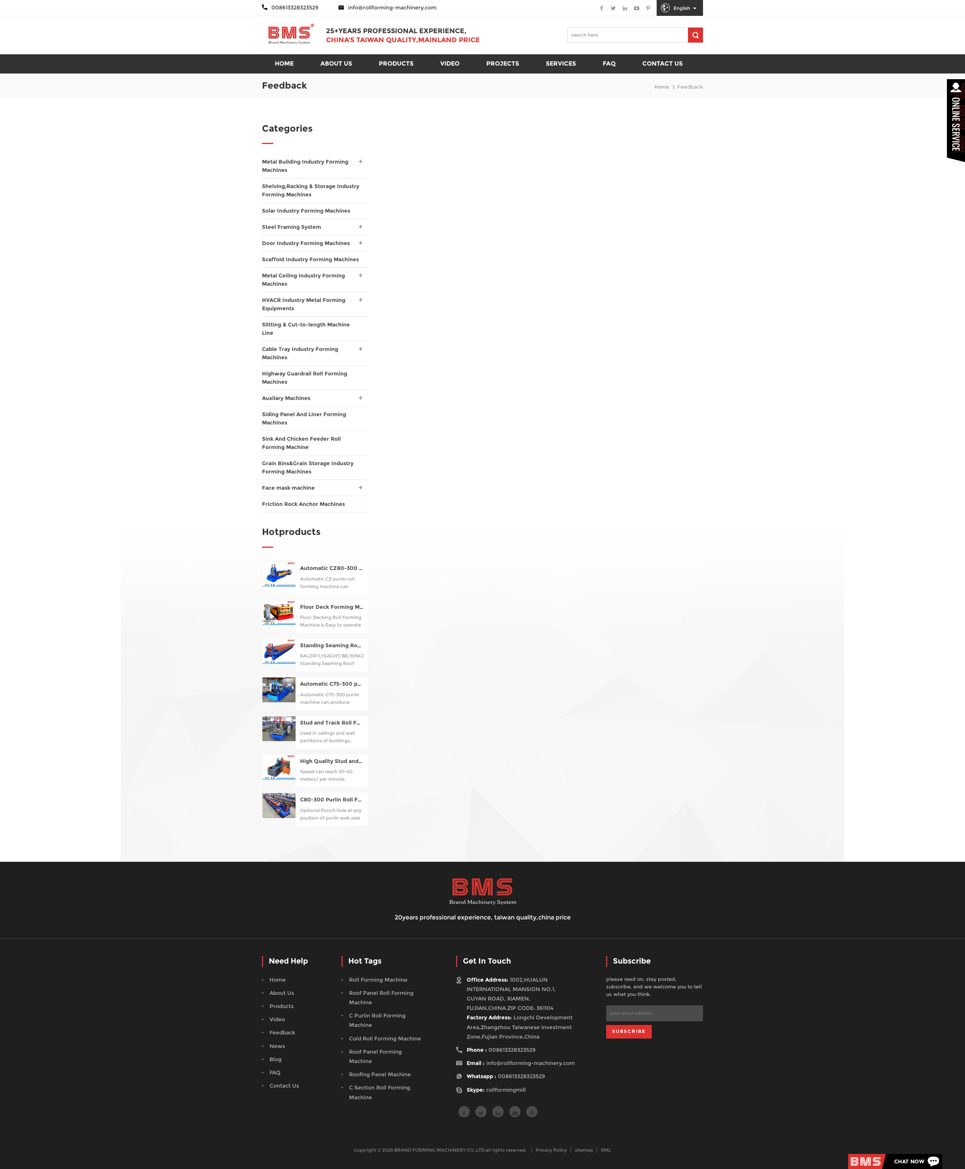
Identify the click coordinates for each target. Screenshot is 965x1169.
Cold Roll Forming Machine (385, 1038)
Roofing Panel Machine (380, 1074)
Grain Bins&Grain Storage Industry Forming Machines (308, 467)
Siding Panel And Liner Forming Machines (304, 418)
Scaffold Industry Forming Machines (310, 259)
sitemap (584, 1150)
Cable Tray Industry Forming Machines (300, 353)
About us (336, 63)
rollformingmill (506, 1089)
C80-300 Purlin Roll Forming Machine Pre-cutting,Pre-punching (332, 800)
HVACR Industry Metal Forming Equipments (303, 304)
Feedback (282, 1032)
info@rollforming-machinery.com (392, 7)
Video (450, 63)
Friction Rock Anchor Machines (303, 504)
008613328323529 (512, 1049)
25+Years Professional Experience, (396, 31)
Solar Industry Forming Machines (306, 210)
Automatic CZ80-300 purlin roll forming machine (332, 568)
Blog (276, 1059)
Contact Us (284, 1085)
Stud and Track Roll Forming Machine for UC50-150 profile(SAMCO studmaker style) (332, 723)
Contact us (662, 63)
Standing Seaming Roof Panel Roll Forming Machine (332, 645)
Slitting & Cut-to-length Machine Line (306, 328)
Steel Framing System (291, 227)
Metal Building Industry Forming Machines (305, 165)
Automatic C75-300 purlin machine (332, 684)
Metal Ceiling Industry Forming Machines (303, 279)
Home (278, 979)
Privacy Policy (551, 1150)
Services (561, 63)
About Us (282, 993)
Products (282, 1006)
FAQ (609, 63)
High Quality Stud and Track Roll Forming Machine (332, 761)
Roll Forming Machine (378, 979)
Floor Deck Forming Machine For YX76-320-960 (332, 607)
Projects (502, 63)
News (277, 1046)
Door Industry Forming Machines (306, 243)
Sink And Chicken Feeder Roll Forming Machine (301, 442)
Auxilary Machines (286, 398)
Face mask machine (288, 487)
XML (606, 1150)
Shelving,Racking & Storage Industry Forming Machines (310, 190)
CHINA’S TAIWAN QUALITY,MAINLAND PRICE (403, 40)
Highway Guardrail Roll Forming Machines (304, 377)
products (396, 63)
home (284, 63)
